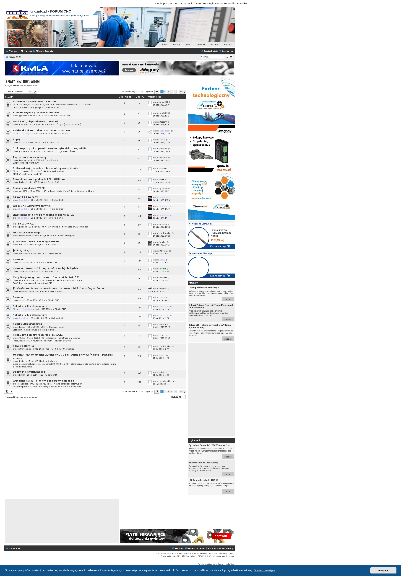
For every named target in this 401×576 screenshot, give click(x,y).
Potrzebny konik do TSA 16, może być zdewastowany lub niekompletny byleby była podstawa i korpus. (211, 486)
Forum (176, 44)
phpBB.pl (230, 564)
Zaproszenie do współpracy (29, 157)
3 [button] (168, 91)
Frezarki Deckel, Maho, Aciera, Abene (65, 280)
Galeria (214, 44)
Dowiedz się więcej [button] (265, 570)
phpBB (201, 553)
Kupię (16, 139)
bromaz (23, 291)
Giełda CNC (54, 142)
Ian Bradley (172, 553)
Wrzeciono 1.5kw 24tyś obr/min (32, 205)
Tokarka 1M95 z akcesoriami (30, 306)
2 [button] (164, 91)
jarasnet (23, 151)
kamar (22, 327)
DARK (21, 182)
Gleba (22, 338)
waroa (26, 171)
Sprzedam (19, 259)
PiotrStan (28, 309)
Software (52, 361)
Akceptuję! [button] (383, 570)
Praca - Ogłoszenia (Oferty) (64, 151)
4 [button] (171, 91)
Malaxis (23, 280)
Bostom (23, 124)
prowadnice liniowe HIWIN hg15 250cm (36, 241)
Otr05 (22, 142)
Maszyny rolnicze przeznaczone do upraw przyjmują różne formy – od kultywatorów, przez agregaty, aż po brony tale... (211, 332)
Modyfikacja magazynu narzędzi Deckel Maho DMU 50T (46, 277)
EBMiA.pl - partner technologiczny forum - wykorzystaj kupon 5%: (195, 3)
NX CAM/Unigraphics (65, 235)
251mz (22, 271)
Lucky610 (27, 104)
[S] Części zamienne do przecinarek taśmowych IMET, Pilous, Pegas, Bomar (59, 288)
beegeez (23, 160)
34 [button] (181, 91)
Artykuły (201, 44)
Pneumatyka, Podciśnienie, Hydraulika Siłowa (72, 191)
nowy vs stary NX (23, 345)
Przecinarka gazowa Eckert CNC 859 (35, 101)
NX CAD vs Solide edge (26, 232)
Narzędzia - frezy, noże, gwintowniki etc (69, 226)
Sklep (188, 44)
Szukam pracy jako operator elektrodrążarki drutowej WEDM (49, 148)
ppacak (23, 226)
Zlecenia (55, 160)
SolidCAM (52, 375)
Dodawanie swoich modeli (29, 371)
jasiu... (22, 361)
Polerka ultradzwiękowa (27, 323)
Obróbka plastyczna (60, 115)
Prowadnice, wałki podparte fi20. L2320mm (39, 179)
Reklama (228, 44)
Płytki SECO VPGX (23, 223)
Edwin (22, 375)
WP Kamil (23, 253)
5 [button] (175, 91)
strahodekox (25, 235)
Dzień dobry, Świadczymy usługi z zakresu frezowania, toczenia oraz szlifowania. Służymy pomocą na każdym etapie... (210, 468)
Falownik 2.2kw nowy (25, 197)
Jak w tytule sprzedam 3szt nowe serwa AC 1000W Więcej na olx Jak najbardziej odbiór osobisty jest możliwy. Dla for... (210, 451)
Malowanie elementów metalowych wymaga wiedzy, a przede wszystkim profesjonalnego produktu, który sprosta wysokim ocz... (211, 293)
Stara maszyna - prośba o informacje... (37, 112)
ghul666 (23, 115)
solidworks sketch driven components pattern (41, 130)
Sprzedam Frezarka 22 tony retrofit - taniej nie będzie (45, 268)
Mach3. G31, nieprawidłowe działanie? (35, 121)
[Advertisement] (211, 390)
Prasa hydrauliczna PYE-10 (29, 188)
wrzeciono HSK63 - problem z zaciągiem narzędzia (43, 380)
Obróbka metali (56, 327)
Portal (164, 44)
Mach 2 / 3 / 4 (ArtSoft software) (65, 124)
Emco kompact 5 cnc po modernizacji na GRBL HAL (43, 214)
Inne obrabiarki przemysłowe (69, 383)
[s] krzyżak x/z (22, 250)
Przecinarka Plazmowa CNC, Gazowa (73, 104)
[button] (156, 92)
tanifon (22, 244)
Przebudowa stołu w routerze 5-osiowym (38, 334)
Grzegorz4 (28, 133)
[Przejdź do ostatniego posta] (170, 102)
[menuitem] (43, 51)
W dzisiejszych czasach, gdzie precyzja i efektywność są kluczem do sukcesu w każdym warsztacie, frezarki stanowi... (211, 312)
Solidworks (62, 133)
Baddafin (24, 200)
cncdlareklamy (26, 383)
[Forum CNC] (17, 13)
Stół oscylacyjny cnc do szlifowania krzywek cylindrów (45, 168)
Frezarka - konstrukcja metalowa (64, 338)
